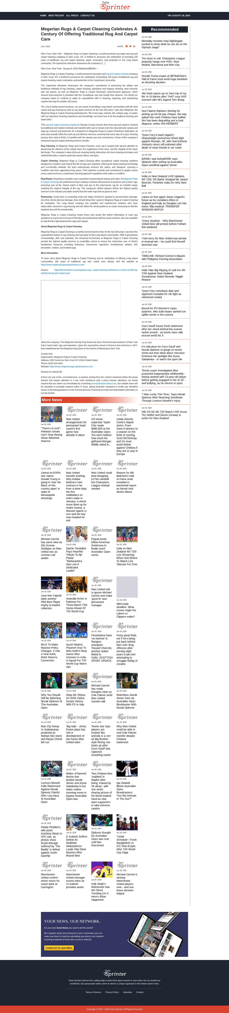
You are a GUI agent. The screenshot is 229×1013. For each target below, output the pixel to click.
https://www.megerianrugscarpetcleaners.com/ (62, 265)
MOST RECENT (56, 15)
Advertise (127, 992)
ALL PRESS (72, 15)
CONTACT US (88, 15)
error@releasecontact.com (103, 383)
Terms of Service (93, 992)
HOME (43, 15)
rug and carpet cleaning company (61, 125)
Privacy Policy (112, 992)
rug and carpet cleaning (117, 74)
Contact (140, 992)
